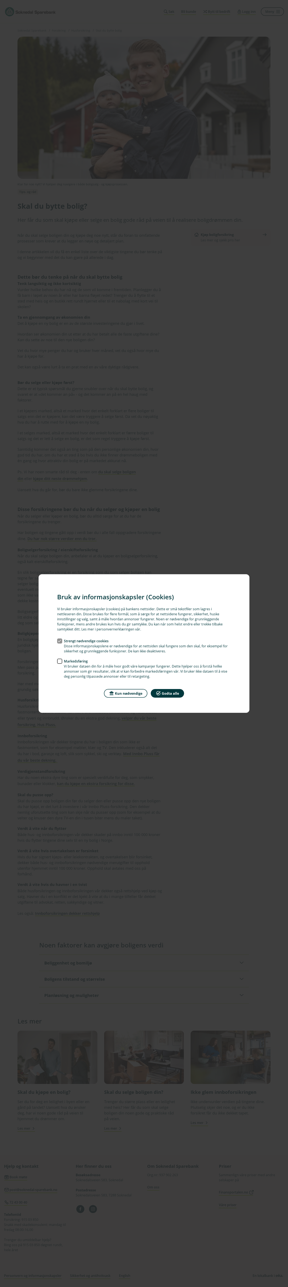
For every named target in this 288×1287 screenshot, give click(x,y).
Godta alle (170, 693)
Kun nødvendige (128, 693)
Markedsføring (76, 661)
